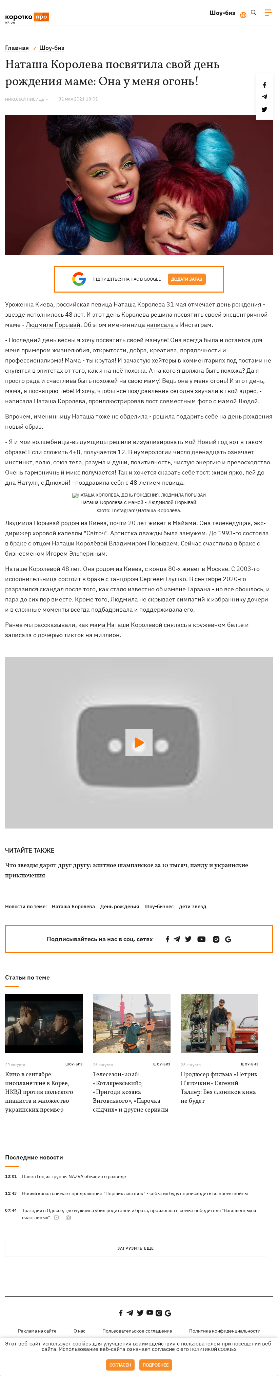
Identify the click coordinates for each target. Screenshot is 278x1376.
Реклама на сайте (37, 1331)
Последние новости (34, 1157)
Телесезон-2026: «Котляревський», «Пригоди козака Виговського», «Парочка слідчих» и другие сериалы (130, 1092)
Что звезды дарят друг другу (47, 866)
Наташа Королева (73, 906)
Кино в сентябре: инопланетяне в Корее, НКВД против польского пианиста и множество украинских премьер (39, 1092)
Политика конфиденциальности (224, 1331)
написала (160, 325)
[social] (168, 939)
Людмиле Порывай (53, 325)
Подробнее (156, 1365)
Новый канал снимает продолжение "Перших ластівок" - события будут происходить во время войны (135, 1193)
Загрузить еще (135, 1248)
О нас (79, 1331)
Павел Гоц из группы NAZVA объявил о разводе (74, 1176)
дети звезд (192, 906)
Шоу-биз (223, 13)
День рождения (119, 906)
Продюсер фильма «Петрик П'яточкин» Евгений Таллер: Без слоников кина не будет (219, 1088)
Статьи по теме (27, 977)
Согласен (120, 1365)
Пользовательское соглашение (137, 1331)
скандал (52, 589)
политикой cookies (213, 1349)
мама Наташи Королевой (126, 625)
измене (175, 589)
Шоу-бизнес (159, 906)
